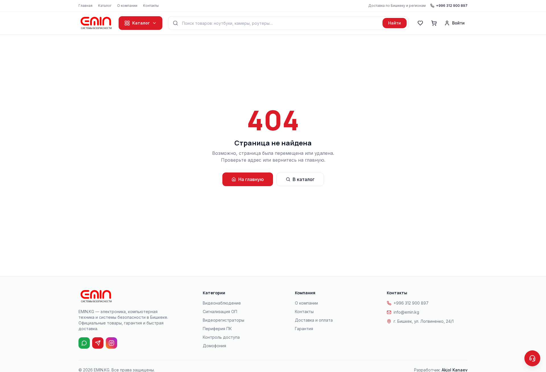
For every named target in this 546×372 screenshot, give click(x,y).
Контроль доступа (221, 337)
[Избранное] (420, 23)
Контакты (151, 5)
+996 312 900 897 (452, 5)
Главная (85, 5)
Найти (394, 22)
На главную (251, 179)
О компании (127, 5)
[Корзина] (434, 23)
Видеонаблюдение (222, 303)
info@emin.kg (406, 312)
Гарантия (304, 328)
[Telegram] (98, 343)
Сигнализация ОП (220, 311)
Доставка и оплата (314, 320)
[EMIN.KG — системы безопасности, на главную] (95, 23)
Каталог (104, 5)
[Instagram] (111, 343)
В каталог (304, 179)
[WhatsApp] (84, 343)
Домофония (214, 345)
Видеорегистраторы (223, 320)
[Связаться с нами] (532, 358)
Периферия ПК (217, 328)
